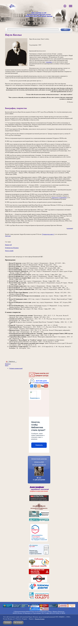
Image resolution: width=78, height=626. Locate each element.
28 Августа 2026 (39, 462)
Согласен (7, 622)
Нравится (7, 364)
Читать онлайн (9, 250)
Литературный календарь (39, 459)
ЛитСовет (8, 236)
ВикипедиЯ (8, 245)
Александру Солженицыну (59, 197)
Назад (6, 365)
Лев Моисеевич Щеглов (39, 464)
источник (70, 228)
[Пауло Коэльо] (16, 65)
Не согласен (18, 622)
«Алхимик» (49, 62)
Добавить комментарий (15, 368)
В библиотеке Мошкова (12, 248)
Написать (39, 445)
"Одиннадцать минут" (48, 234)
